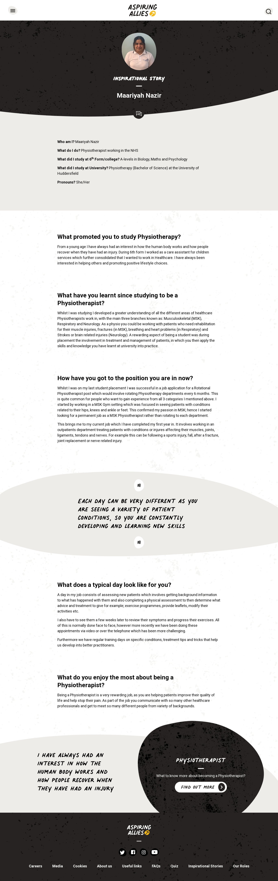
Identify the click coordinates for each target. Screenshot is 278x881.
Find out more (198, 787)
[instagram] (144, 852)
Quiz (174, 866)
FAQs (156, 866)
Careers (35, 866)
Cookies (80, 866)
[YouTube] (155, 852)
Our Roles (241, 866)
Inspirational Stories (205, 866)
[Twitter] (122, 852)
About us (104, 866)
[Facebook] (133, 852)
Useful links (132, 866)
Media (57, 866)
